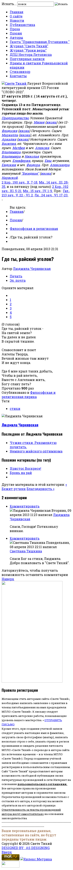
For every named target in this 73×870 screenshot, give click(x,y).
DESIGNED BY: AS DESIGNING (26, 848)
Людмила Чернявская (32, 268)
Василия (9, 143)
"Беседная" (30, 173)
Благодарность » (40, 489)
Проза (15, 29)
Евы (48, 160)
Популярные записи (27, 59)
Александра (60, 165)
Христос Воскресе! (25, 468)
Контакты (18, 76)
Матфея (18, 148)
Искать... (9, 4)
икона (51, 122)
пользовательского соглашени (41, 784)
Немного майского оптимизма (36, 451)
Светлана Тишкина (26, 551)
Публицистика (22, 25)
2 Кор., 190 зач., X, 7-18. (20, 182)
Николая (32, 156)
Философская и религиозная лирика (29, 394)
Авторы (16, 37)
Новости (17, 20)
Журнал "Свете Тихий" (29, 46)
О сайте (16, 16)
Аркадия (9, 139)
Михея (39, 122)
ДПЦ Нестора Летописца (31, 54)
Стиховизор (20, 71)
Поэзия (16, 33)
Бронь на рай (21, 473)
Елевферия (21, 160)
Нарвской (10, 177)
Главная (16, 12)
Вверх (7, 852)
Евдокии (9, 165)
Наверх (8, 579)
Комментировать (25, 506)
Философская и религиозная (34, 228)
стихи (15, 408)
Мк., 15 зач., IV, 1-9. (38, 191)
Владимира (11, 152)
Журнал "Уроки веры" (28, 50)
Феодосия (9, 131)
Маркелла (10, 135)
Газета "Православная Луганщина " (40, 42)
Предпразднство (15, 118)
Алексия (42, 148)
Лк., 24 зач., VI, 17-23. (51, 195)
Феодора (33, 165)
